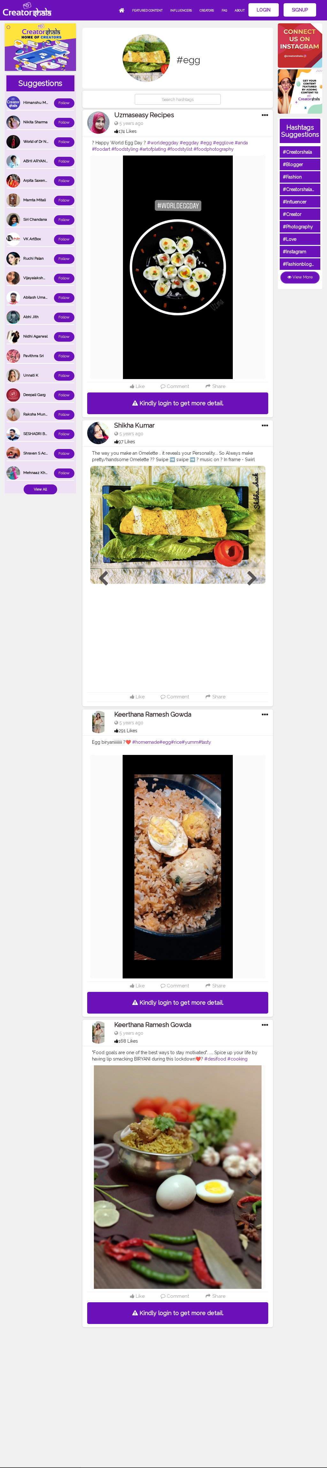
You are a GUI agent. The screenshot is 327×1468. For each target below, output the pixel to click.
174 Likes (127, 131)
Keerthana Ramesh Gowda (152, 714)
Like (139, 386)
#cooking (237, 1058)
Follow (64, 103)
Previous (103, 579)
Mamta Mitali (34, 200)
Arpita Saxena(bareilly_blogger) (50, 180)
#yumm (190, 742)
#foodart (101, 149)
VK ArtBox (32, 239)
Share (218, 386)
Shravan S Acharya (39, 453)
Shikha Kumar (134, 425)
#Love (289, 239)
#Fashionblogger (301, 264)
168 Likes (128, 1041)
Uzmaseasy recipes (144, 115)
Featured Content (147, 10)
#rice (176, 742)
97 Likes (126, 441)
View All (40, 489)
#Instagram (294, 251)
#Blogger (293, 164)
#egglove (223, 142)
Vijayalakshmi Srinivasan (44, 278)
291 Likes (127, 730)
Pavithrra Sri (33, 356)
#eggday (189, 142)
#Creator (292, 214)
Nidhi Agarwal (35, 336)
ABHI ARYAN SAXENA (42, 161)
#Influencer (295, 201)
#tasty (204, 742)
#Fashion (292, 176)
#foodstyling (124, 149)
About (240, 10)
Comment (177, 386)
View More (302, 277)
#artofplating (153, 149)
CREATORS (207, 10)
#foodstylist (179, 149)
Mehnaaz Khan (36, 472)
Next (252, 579)
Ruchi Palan (33, 258)
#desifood (215, 1058)
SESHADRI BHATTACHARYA (47, 433)
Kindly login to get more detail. (181, 403)
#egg (206, 142)
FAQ (224, 10)
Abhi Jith (31, 317)
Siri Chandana (35, 219)
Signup (300, 9)
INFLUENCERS (181, 10)
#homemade (145, 742)
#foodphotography (214, 149)
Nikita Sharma (35, 122)
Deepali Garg (34, 394)
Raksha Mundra (37, 414)
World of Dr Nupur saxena (45, 141)
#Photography (298, 226)
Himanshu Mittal (37, 102)
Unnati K (30, 375)
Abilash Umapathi (38, 297)
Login (263, 9)
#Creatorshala (297, 152)
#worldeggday (163, 142)
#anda (241, 142)
